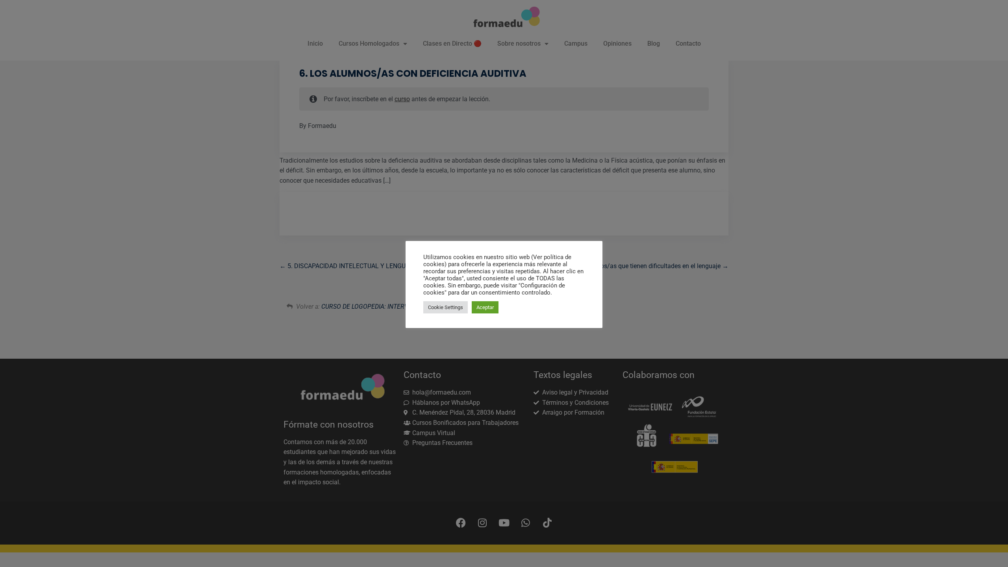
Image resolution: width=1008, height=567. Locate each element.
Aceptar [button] (485, 307)
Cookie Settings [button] (445, 307)
